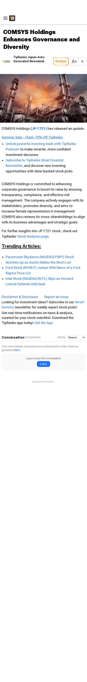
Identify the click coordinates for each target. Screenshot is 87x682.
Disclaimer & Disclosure (20, 284)
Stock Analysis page (33, 223)
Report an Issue (56, 284)
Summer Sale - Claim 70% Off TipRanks (32, 124)
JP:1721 (38, 115)
